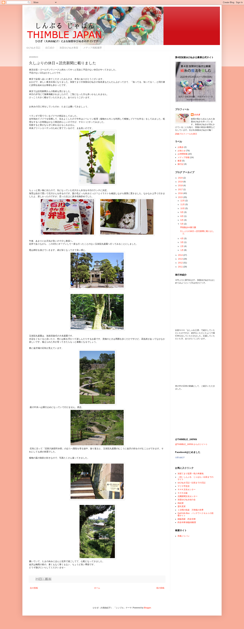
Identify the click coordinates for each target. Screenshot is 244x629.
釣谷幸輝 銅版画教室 (187, 522)
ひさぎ (197, 114)
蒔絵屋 (181, 503)
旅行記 (181, 164)
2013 (180, 259)
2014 (180, 255)
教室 (180, 161)
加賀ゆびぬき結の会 (187, 499)
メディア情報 (184, 157)
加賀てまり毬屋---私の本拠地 (190, 473)
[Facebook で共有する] (46, 579)
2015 (180, 197)
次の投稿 (34, 588)
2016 (180, 193)
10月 (182, 208)
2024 (180, 178)
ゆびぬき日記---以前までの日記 (191, 483)
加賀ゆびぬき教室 (69, 47)
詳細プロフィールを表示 (186, 134)
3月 (182, 242)
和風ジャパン (184, 536)
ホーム (97, 588)
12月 (182, 200)
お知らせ (182, 150)
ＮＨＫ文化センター (187, 489)
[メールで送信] (37, 579)
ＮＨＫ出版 (183, 493)
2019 (180, 182)
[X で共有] (43, 579)
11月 (182, 204)
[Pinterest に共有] (49, 579)
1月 (182, 250)
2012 (180, 263)
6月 (182, 220)
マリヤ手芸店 (184, 486)
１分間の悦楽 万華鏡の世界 (190, 510)
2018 (180, 185)
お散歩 (181, 147)
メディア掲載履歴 (92, 47)
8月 (182, 216)
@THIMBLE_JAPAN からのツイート (191, 444)
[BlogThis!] (40, 579)
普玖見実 (182, 506)
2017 (180, 189)
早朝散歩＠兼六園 (188, 227)
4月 (182, 238)
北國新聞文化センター (188, 496)
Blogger (147, 608)
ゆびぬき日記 (33, 47)
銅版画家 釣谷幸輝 (187, 519)
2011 (180, 267)
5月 (182, 224)
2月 (182, 246)
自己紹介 (50, 47)
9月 (182, 212)
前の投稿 (160, 588)
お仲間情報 (183, 154)
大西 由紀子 (180, 457)
